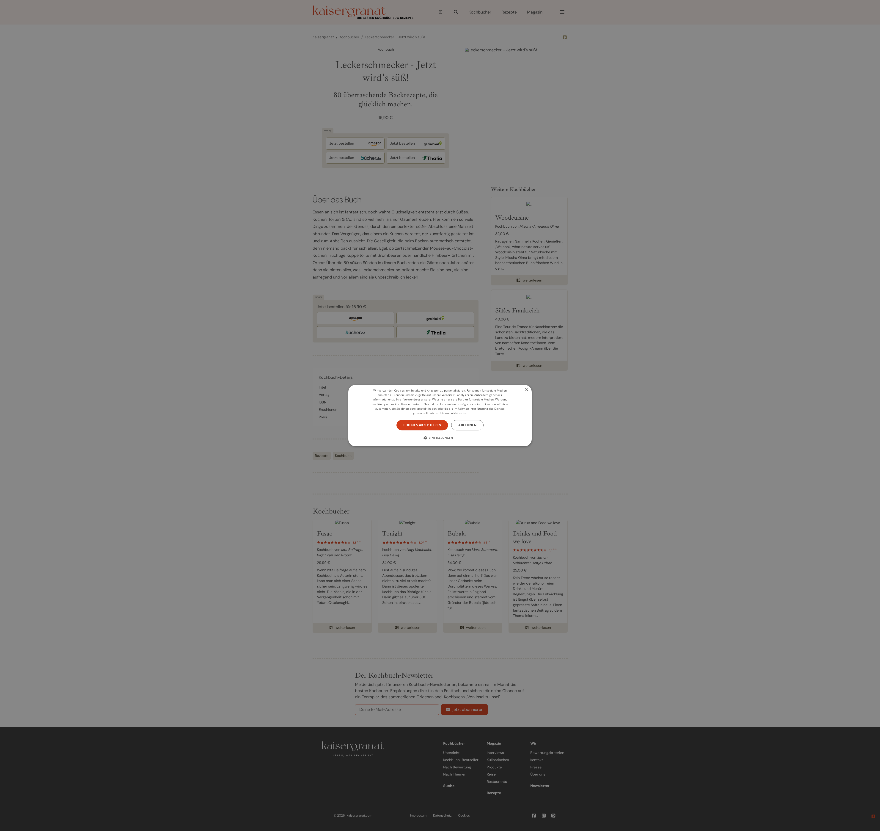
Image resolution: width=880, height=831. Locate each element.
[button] (440, 437)
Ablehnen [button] (467, 425)
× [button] (526, 390)
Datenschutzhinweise (453, 413)
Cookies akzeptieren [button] (422, 425)
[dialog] (440, 415)
